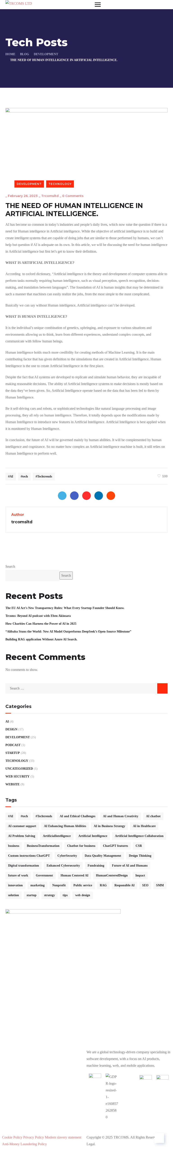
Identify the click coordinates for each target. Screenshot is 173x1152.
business (13, 846)
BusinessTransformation (43, 846)
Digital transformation (23, 865)
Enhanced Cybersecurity (63, 865)
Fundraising (96, 865)
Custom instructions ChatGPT (29, 855)
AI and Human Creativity (120, 816)
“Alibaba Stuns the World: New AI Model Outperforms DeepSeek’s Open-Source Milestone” (68, 631)
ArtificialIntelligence (57, 836)
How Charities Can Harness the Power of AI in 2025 (40, 623)
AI (7, 721)
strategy (49, 895)
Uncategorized (19, 768)
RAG (103, 885)
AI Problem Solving (21, 836)
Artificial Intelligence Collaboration (139, 836)
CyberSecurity (67, 855)
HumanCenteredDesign (112, 875)
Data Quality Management (103, 855)
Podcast (12, 745)
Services (54, 1124)
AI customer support (22, 826)
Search (10, 566)
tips (65, 895)
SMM (160, 885)
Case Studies (88, 1124)
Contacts (86, 1130)
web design (82, 895)
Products (24, 1124)
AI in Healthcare (144, 826)
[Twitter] (62, 495)
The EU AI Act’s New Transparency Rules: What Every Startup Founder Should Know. (65, 608)
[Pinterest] (86, 495)
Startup (12, 753)
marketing (37, 885)
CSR (139, 846)
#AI (10, 476)
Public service (82, 885)
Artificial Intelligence (92, 836)
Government (44, 875)
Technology (60, 184)
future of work (18, 875)
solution (13, 895)
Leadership (124, 1124)
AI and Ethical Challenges (77, 816)
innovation (15, 885)
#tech (24, 476)
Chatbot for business (81, 846)
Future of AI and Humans (130, 865)
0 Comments (73, 196)
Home (10, 54)
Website (12, 784)
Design (11, 729)
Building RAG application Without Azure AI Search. (41, 639)
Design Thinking (140, 855)
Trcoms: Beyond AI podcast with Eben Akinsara (38, 616)
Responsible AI (124, 885)
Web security (17, 776)
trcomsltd (50, 196)
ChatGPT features (115, 846)
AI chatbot (153, 816)
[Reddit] (111, 495)
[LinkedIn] (98, 495)
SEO (145, 885)
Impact (140, 875)
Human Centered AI (74, 875)
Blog (24, 54)
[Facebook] (74, 495)
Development (46, 54)
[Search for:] (86, 688)
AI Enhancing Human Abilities (65, 826)
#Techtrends (44, 476)
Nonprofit (59, 885)
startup (31, 895)
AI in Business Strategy (109, 826)
